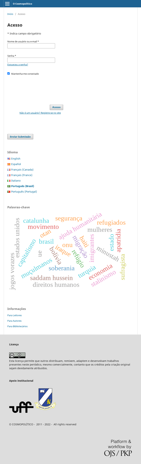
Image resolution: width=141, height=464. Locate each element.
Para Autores (14, 320)
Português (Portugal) (24, 191)
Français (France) (21, 175)
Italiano (16, 180)
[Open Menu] (7, 3)
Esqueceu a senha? (17, 64)
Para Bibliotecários (17, 326)
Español (16, 164)
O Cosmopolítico (22, 3)
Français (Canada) (22, 169)
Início (10, 14)
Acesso (56, 107)
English (15, 158)
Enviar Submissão (20, 136)
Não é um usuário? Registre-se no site (40, 112)
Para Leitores (14, 315)
